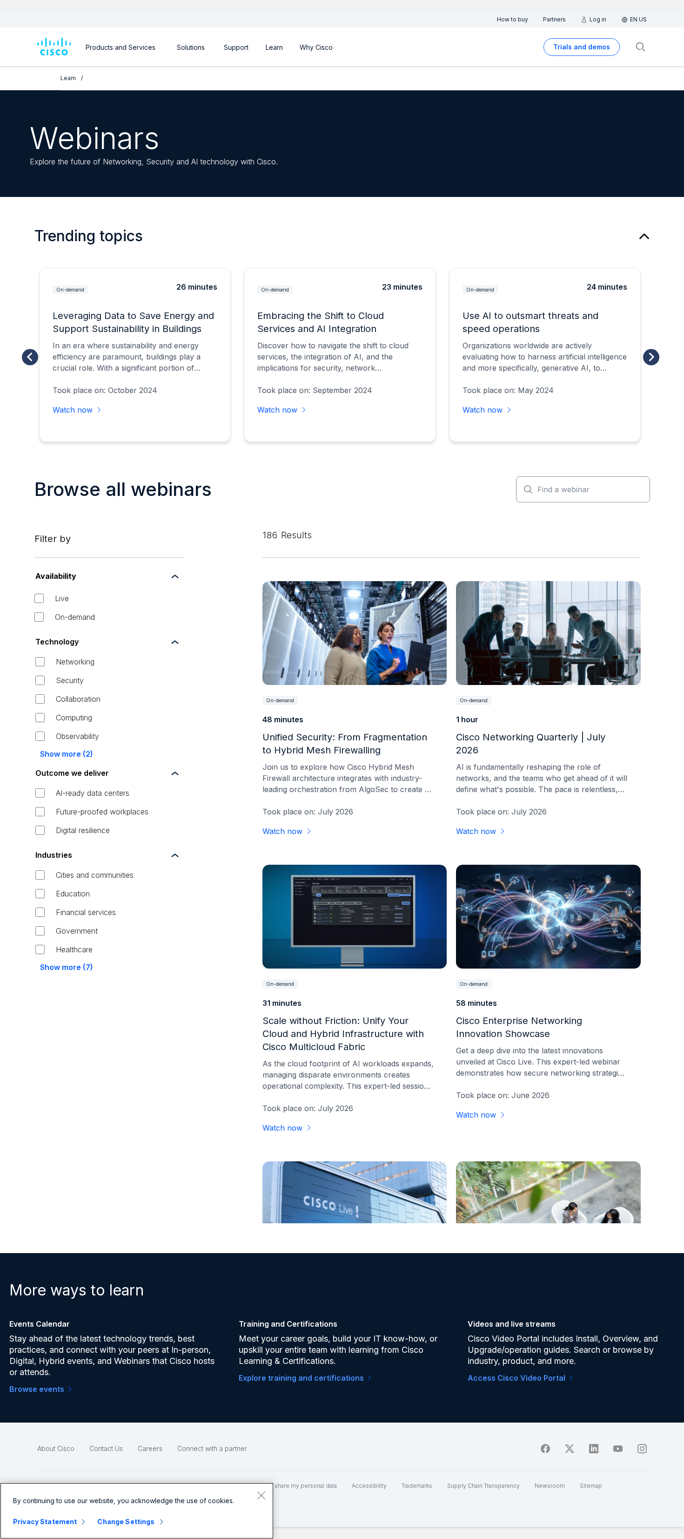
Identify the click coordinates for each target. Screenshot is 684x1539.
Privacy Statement (45, 1521)
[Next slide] (651, 357)
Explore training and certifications (301, 1378)
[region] (137, 1511)
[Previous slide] (30, 357)
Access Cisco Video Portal (516, 1378)
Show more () (66, 754)
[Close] (261, 1495)
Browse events (36, 1389)
